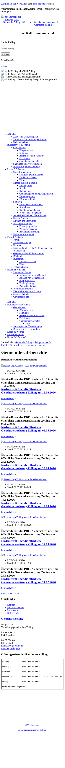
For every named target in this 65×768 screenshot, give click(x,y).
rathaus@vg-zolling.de (12, 645)
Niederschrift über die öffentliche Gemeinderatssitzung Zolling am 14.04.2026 (28, 504)
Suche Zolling (8, 42)
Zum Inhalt (6, 3)
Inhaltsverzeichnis (15, 607)
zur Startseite (39, 3)
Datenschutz (13, 613)
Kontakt (11, 605)
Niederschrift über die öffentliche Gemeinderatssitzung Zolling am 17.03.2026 (28, 542)
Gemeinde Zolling (12, 618)
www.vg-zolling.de (10, 648)
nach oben (14, 593)
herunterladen (7, 398)
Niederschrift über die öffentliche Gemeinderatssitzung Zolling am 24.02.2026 (28, 580)
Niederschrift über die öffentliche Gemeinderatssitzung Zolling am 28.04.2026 (28, 466)
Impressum (12, 610)
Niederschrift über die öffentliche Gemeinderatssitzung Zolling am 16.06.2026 (28, 391)
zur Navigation (20, 3)
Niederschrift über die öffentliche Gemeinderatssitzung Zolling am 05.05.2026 (28, 429)
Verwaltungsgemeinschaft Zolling (32, 730)
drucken (5, 593)
